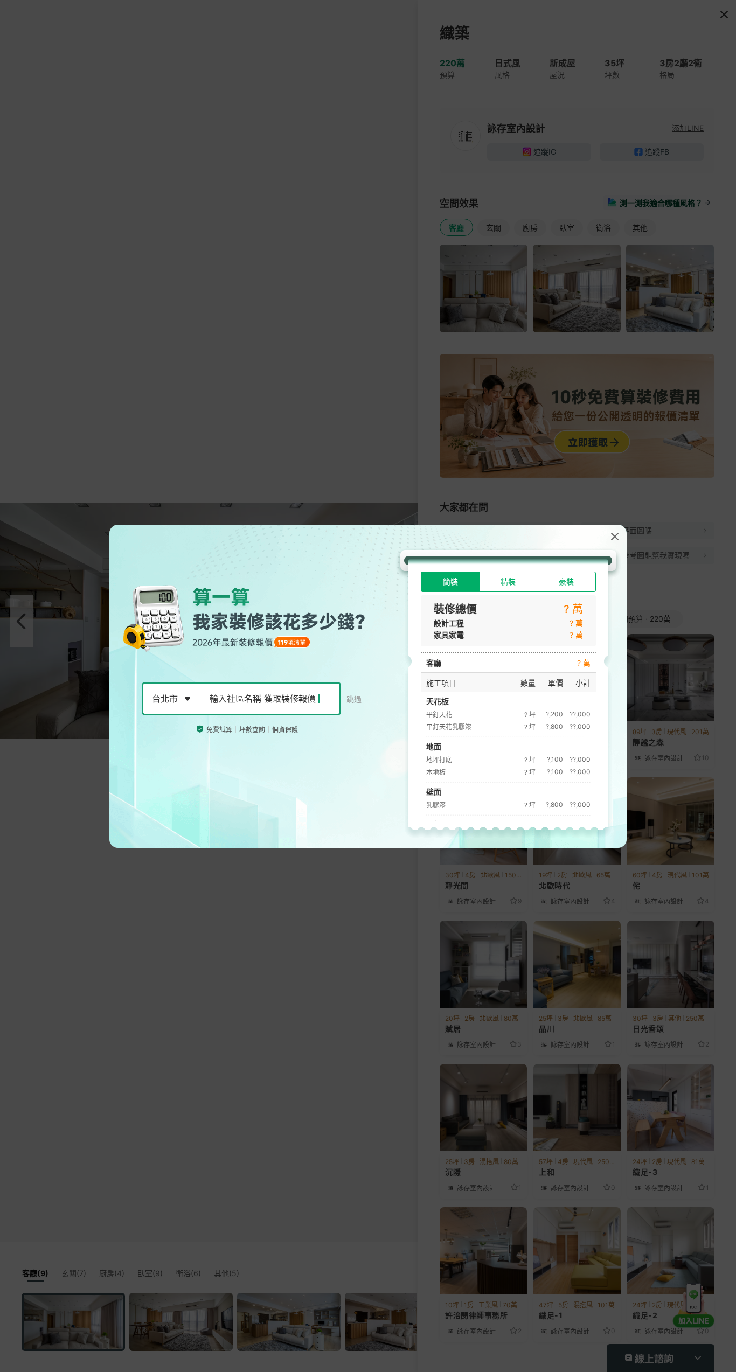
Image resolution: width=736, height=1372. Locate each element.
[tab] (450, 582)
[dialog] (368, 686)
